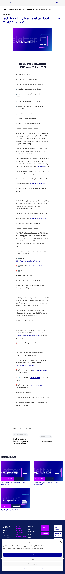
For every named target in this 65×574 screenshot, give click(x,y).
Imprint (41, 568)
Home (4, 9)
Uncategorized (12, 9)
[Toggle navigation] (61, 3)
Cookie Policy (26, 568)
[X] (24, 428)
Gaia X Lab (31, 271)
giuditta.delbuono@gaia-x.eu (39, 183)
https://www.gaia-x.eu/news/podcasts (28, 335)
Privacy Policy (34, 568)
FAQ (29, 537)
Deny (32, 559)
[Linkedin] (30, 428)
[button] (61, 542)
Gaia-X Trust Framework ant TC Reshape (28, 261)
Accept (32, 555)
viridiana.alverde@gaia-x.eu (25, 365)
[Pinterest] (27, 428)
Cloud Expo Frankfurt (36, 385)
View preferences (32, 564)
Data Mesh (41, 166)
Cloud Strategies (35, 378)
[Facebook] (20, 428)
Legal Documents (31, 530)
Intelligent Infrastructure (40, 370)
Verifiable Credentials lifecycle (36, 266)
